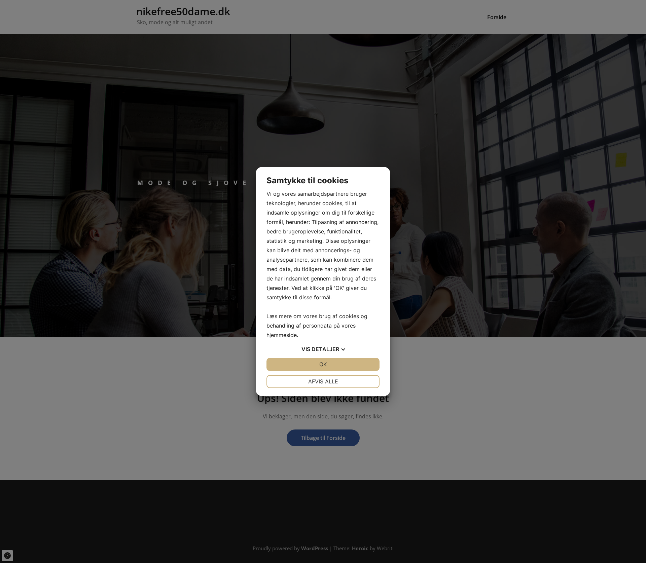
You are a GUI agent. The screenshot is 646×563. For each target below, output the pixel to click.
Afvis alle (323, 381)
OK (323, 364)
